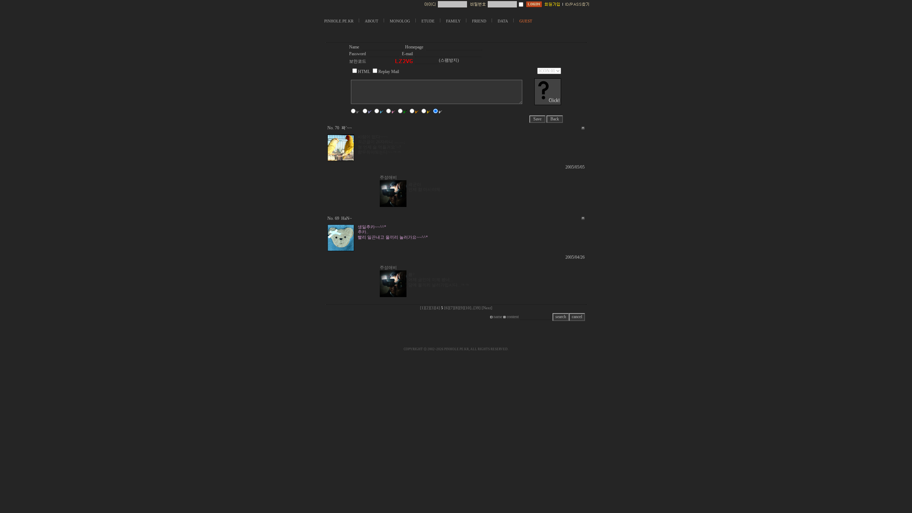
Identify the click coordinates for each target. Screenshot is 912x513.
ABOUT (371, 21)
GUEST (525, 21)
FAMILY (453, 21)
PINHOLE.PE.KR (338, 21)
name (497, 316)
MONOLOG (400, 21)
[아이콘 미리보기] (547, 103)
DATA (503, 21)
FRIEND (479, 21)
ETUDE (428, 21)
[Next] (487, 308)
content (512, 316)
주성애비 (388, 177)
